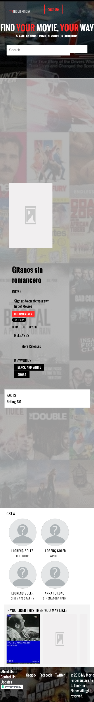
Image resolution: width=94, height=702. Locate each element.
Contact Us (8, 676)
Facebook (46, 675)
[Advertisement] (47, 130)
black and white (29, 367)
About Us (7, 671)
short (21, 374)
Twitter (60, 675)
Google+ (31, 675)
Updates (6, 682)
